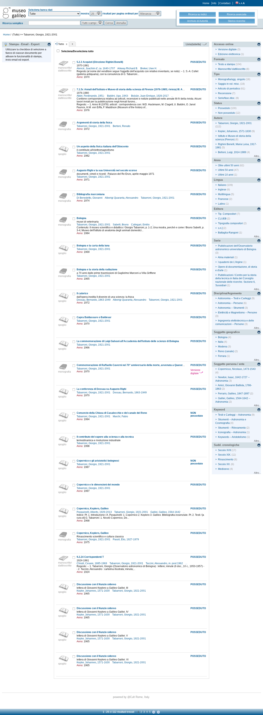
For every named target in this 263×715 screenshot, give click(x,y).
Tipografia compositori (230, 223)
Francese (223, 199)
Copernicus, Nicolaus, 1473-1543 (237, 369)
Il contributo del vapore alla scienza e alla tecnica (105, 436)
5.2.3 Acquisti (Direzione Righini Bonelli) (100, 62)
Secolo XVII (224, 450)
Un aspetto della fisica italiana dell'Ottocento (102, 146)
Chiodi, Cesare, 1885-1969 (92, 563)
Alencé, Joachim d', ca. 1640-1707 (96, 68)
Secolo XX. (224, 464)
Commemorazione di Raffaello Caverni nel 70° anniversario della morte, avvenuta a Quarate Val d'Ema (136, 365)
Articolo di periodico (229, 88)
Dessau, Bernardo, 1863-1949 (94, 299)
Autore (218, 118)
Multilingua (224, 194)
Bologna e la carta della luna (93, 245)
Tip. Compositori (227, 213)
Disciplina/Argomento (228, 293)
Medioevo (223, 469)
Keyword (219, 409)
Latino (221, 203)
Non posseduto (226, 112)
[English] (236, 3)
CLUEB (222, 218)
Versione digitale (195, 372)
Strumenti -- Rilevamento (232, 427)
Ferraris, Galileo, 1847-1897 (233, 393)
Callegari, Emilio (140, 224)
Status (218, 103)
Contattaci (225, 3)
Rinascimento (225, 459)
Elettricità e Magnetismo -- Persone (237, 312)
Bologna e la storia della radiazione (97, 269)
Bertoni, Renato (122, 126)
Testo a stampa (226, 64)
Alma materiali (226, 257)
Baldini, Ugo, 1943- (118, 95)
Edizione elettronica (229, 54)
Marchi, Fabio (121, 416)
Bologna (81, 218)
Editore (218, 208)
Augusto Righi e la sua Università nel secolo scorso (107, 170)
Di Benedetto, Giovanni (90, 197)
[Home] (14, 13)
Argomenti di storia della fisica (94, 122)
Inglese (222, 189)
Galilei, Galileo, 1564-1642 (165, 512)
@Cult (131, 697)
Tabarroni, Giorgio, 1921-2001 (94, 126)
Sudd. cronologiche (226, 445)
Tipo (217, 74)
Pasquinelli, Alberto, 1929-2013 (94, 512)
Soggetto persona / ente (229, 364)
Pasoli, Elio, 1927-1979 (126, 539)
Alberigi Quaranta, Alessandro (122, 197)
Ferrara (222, 356)
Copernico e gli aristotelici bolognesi (98, 460)
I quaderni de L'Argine (230, 262)
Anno (217, 160)
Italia (220, 341)
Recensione (225, 93)
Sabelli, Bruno (121, 224)
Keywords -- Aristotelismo (232, 437)
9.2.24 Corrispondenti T (90, 557)
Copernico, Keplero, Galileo (92, 508)
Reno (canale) (226, 351)
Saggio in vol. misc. (229, 83)
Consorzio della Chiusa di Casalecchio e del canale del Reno (112, 412)
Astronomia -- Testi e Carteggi (234, 298)
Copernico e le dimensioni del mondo (98, 484)
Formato (219, 59)
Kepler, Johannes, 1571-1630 (93, 590)
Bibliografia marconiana (91, 194)
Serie (217, 240)
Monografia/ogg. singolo (231, 79)
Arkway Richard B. (127, 68)
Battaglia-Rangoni (228, 232)
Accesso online (223, 44)
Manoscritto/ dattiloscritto (232, 69)
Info (214, 3)
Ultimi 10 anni (225, 174)
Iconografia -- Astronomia (232, 432)
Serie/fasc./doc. (226, 98)
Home (206, 3)
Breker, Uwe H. (149, 68)
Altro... (257, 156)
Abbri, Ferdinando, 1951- (91, 95)
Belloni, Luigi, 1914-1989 (232, 152)
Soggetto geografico (227, 332)
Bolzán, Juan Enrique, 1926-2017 (150, 95)
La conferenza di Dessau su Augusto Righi (101, 389)
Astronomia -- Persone (230, 303)
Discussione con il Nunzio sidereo (96, 584)
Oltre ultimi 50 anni (228, 165)
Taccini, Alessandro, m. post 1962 (164, 563)
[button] (96, 13)
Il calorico (82, 293)
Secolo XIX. (224, 454)
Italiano (222, 185)
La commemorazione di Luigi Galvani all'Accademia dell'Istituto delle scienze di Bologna (128, 341)
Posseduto (224, 108)
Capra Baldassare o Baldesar (94, 317)
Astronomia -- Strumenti (231, 307)
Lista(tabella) (194, 44)
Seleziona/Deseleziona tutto (77, 51)
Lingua (218, 179)
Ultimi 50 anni (225, 170)
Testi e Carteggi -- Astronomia (234, 414)
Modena (222, 346)
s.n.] (220, 228)
